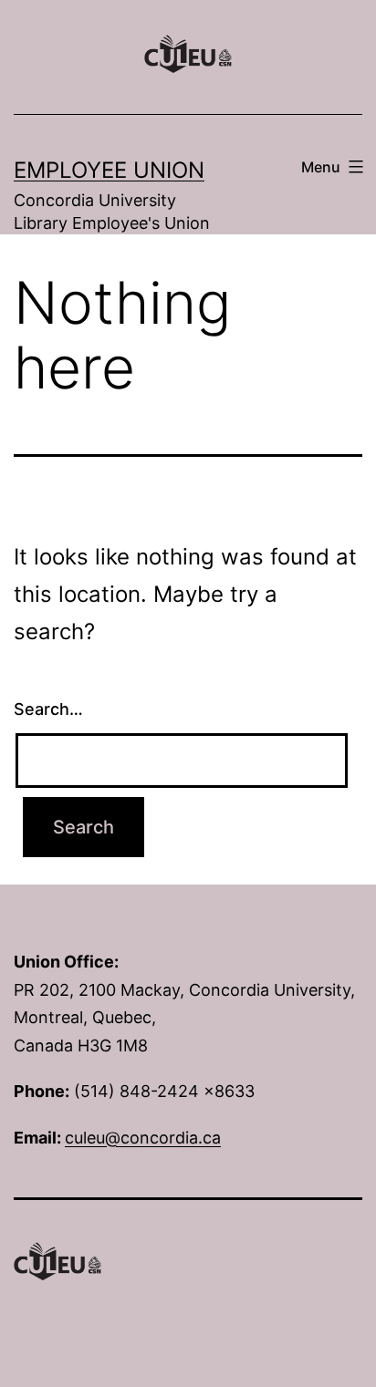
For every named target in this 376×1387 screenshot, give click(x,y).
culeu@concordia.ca (143, 1137)
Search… (48, 709)
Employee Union (109, 170)
